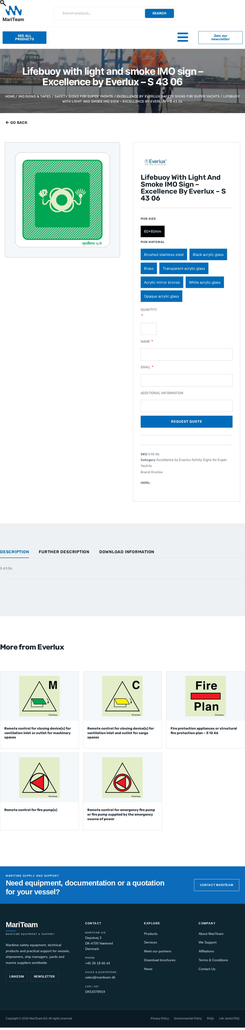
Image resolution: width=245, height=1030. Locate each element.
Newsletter (44, 976)
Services (150, 942)
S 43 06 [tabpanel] (6, 568)
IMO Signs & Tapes (34, 96)
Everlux (157, 472)
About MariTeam (211, 934)
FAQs (210, 1018)
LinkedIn (16, 976)
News (148, 969)
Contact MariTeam (216, 885)
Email (146, 367)
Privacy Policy (160, 1018)
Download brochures (159, 960)
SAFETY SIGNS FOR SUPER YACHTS (84, 96)
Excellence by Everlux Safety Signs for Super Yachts (168, 96)
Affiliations (206, 951)
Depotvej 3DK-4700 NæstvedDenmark (99, 943)
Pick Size (148, 218)
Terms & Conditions (213, 960)
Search (159, 13)
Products (150, 934)
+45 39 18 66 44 (97, 963)
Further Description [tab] (64, 551)
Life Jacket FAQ (229, 1018)
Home (10, 96)
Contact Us (207, 969)
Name (146, 341)
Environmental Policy (188, 1018)
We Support (208, 942)
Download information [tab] (126, 551)
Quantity (149, 310)
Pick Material (153, 242)
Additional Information (162, 393)
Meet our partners (157, 951)
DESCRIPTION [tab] (14, 551)
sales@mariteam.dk (100, 977)
